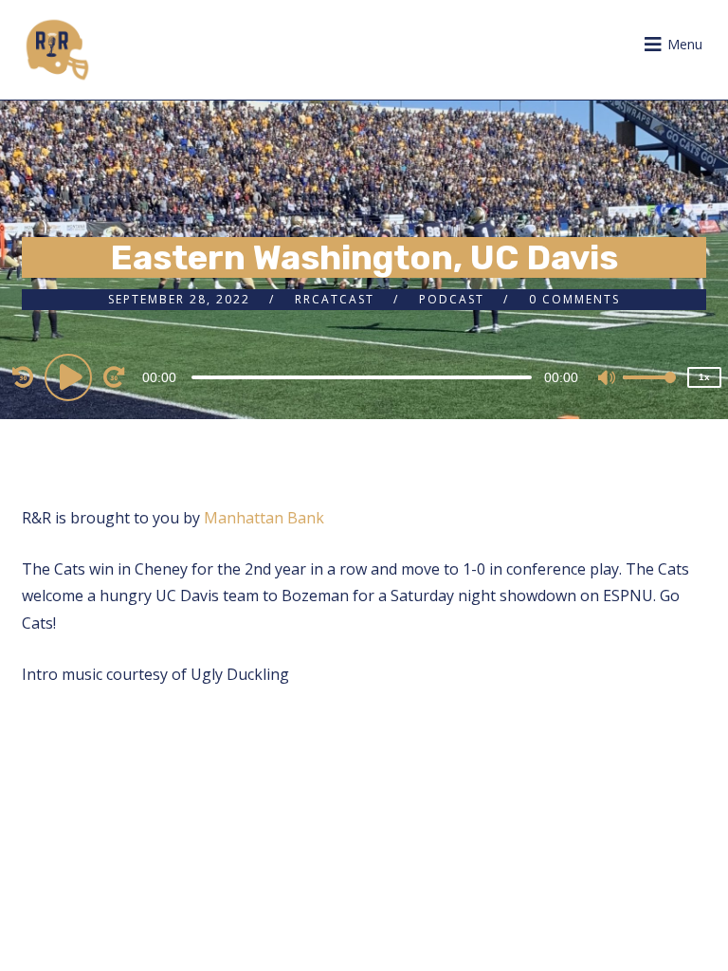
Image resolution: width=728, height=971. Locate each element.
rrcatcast (334, 299)
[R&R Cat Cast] (57, 50)
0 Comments (574, 299)
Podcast (451, 299)
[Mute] (607, 379)
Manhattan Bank (264, 517)
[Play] (71, 376)
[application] (364, 376)
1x (704, 377)
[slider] (649, 393)
